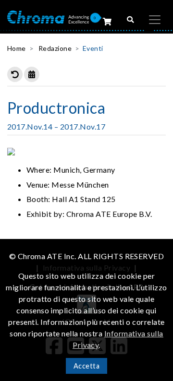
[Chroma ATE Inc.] (48, 16)
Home (16, 48)
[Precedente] (15, 74)
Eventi (93, 48)
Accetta (86, 366)
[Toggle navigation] (154, 20)
